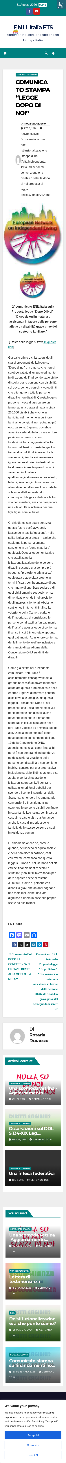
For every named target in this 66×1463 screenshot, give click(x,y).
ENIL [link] (12, 1313)
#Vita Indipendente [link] (33, 161)
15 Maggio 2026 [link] (23, 1330)
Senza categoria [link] (19, 1355)
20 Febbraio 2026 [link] (24, 1371)
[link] (61, 4)
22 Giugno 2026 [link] (23, 1246)
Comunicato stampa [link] (27, 75)
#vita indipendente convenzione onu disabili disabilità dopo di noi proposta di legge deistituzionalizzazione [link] (35, 181)
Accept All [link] (33, 1435)
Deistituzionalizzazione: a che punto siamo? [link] (32, 1321)
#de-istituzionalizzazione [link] (34, 147)
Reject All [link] (33, 1455)
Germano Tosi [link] (41, 1099)
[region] (33, 1431)
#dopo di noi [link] (30, 156)
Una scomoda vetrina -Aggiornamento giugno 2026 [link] (33, 1093)
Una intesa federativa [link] (32, 1173)
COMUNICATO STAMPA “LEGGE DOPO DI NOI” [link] (33, 97)
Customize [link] (33, 1445)
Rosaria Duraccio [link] (35, 123)
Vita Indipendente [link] (19, 1271)
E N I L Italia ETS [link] (33, 27)
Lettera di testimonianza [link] (24, 1279)
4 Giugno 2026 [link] (22, 1288)
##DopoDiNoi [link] (30, 133)
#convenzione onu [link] (33, 139)
